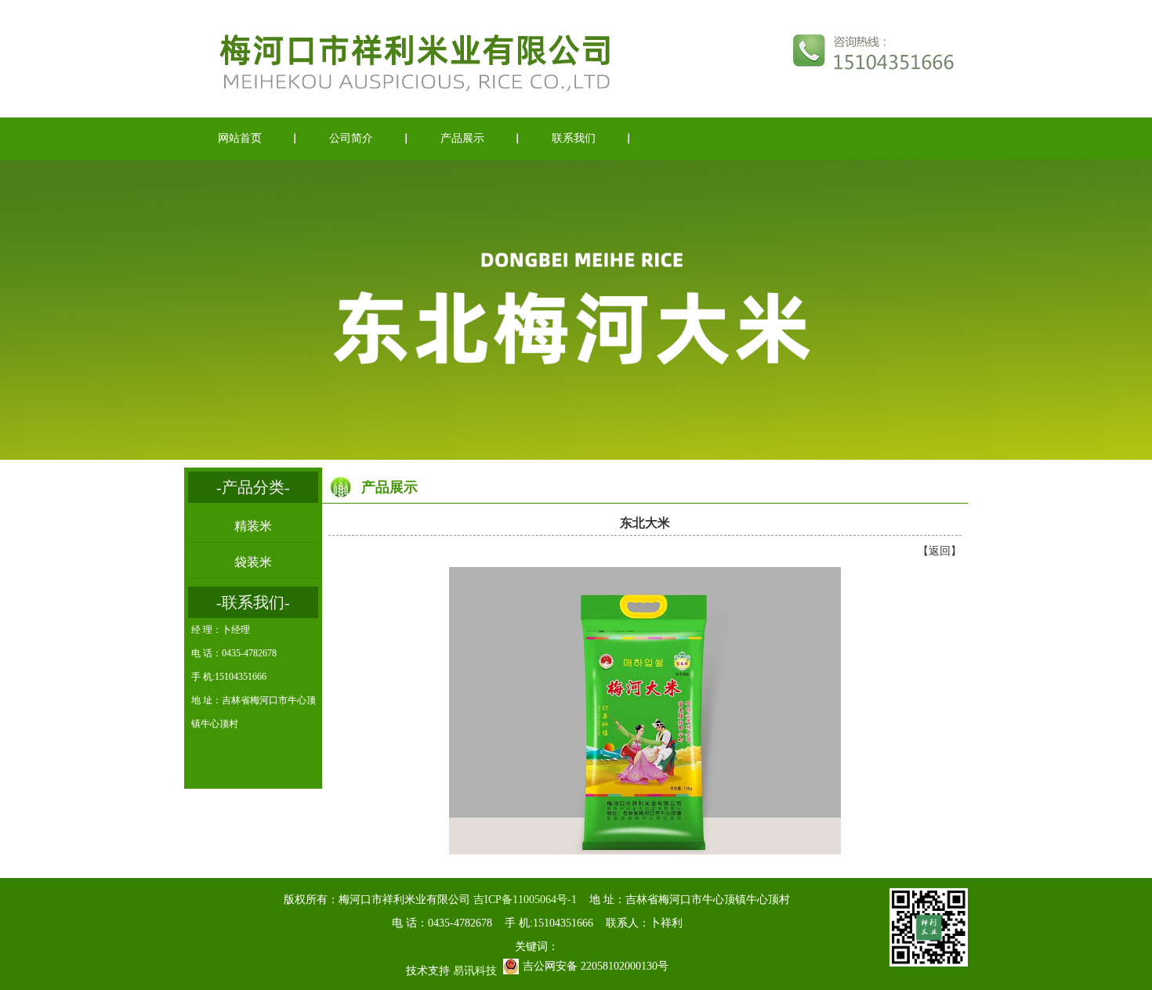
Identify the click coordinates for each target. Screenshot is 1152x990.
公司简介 (351, 138)
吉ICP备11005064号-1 (525, 899)
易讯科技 (475, 971)
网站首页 (240, 138)
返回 (940, 551)
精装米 (253, 526)
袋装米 (253, 562)
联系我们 (574, 138)
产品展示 (462, 138)
